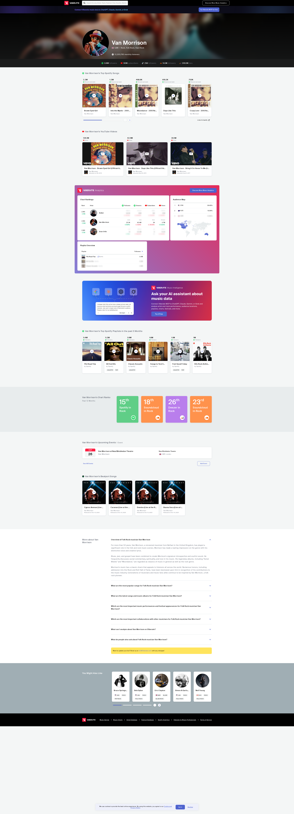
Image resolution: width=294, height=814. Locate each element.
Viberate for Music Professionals (185, 720)
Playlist (84, 251)
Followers (127, 205)
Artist (91, 205)
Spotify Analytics (164, 720)
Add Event (203, 463)
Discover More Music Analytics (216, 3)
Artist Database (132, 720)
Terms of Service (206, 720)
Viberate (71, 3)
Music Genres (104, 720)
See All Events (88, 463)
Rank (83, 205)
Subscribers (151, 205)
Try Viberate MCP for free (209, 10)
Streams (138, 205)
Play (94, 95)
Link (98, 257)
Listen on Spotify (202, 120)
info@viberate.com (145, 651)
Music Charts (117, 720)
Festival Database (147, 720)
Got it (180, 807)
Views (163, 205)
